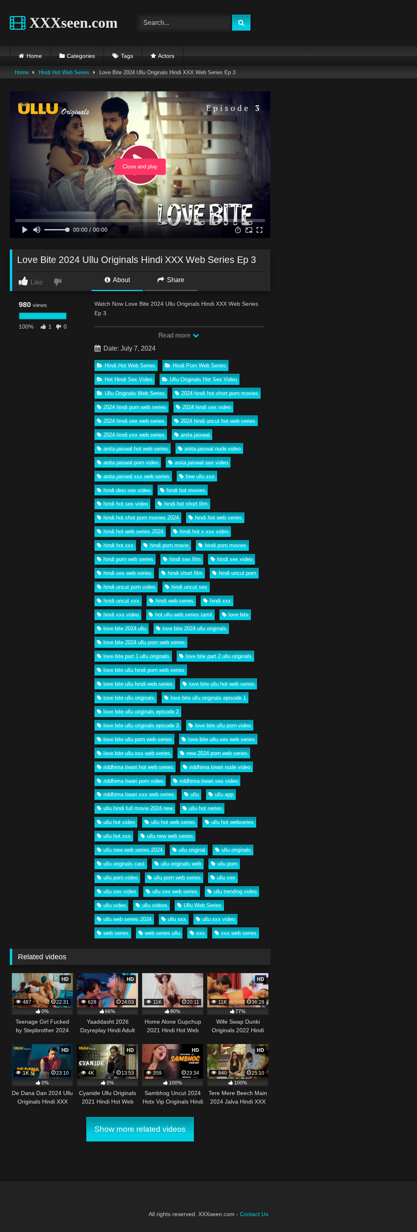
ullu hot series (205, 808)
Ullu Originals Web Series (135, 393)
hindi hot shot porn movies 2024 (141, 517)
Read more (175, 335)
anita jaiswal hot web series (135, 449)
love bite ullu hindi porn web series (143, 670)
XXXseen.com (72, 23)
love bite (238, 615)
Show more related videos (140, 1129)
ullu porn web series (177, 877)
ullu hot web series (173, 822)
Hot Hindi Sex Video (128, 379)
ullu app (224, 794)
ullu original (192, 850)
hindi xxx (220, 601)
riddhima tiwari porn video (133, 781)
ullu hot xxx (117, 836)
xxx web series (239, 933)
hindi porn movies (225, 545)
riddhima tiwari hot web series (138, 767)
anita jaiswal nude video (212, 449)
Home (34, 56)
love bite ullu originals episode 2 (141, 712)
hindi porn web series (128, 559)
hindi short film (185, 573)
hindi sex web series (127, 573)
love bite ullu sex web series (221, 739)
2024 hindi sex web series (134, 421)
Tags (127, 56)
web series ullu (162, 933)
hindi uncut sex (189, 587)
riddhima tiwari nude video (219, 767)
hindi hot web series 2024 (133, 531)
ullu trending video (235, 891)
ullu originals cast (124, 864)
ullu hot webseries (232, 822)
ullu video (114, 905)
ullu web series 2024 (127, 919)
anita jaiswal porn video (130, 462)
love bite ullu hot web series (222, 684)
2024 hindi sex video (206, 407)
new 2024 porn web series (217, 753)
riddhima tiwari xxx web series (138, 794)
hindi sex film (185, 559)
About (121, 279)
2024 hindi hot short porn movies (219, 393)
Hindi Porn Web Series (199, 365)
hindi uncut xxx (121, 601)
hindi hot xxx (118, 545)
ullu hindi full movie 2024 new (138, 808)
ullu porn (227, 864)
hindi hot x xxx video (204, 531)
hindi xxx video (121, 615)
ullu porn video (120, 877)
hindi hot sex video (125, 504)
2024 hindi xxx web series (134, 435)
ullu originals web (181, 864)
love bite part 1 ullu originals (136, 656)
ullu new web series (170, 836)
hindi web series (174, 601)
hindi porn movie (169, 545)
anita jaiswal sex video (201, 462)
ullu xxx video (218, 919)
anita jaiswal (195, 435)
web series (116, 933)
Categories (81, 56)
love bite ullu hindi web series (138, 684)
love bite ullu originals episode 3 (141, 725)
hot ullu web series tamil (183, 615)
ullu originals (236, 850)
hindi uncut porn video (129, 587)
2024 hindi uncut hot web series (218, 421)
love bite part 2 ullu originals (219, 656)
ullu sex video (119, 891)
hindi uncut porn (237, 573)
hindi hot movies (186, 490)
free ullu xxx (200, 476)
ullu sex (226, 877)
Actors (166, 56)
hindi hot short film (186, 504)
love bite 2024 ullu (124, 628)
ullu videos (154, 905)
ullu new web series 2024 (132, 850)
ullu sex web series (175, 891)
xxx (200, 933)
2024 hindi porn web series (134, 407)
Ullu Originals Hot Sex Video (203, 379)
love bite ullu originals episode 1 (208, 698)
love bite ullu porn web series (137, 739)
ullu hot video (119, 822)
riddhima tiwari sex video (209, 781)
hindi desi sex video (126, 490)
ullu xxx (177, 919)
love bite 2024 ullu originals (194, 628)
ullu (195, 794)
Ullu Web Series (203, 905)
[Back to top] (392, 1208)
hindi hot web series (218, 517)
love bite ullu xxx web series (136, 753)
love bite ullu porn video (223, 725)
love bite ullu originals (128, 698)
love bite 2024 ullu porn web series (144, 642)
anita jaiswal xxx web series (136, 476)
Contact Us (254, 1214)
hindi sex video (234, 559)
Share (174, 279)
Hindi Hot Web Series (64, 72)
